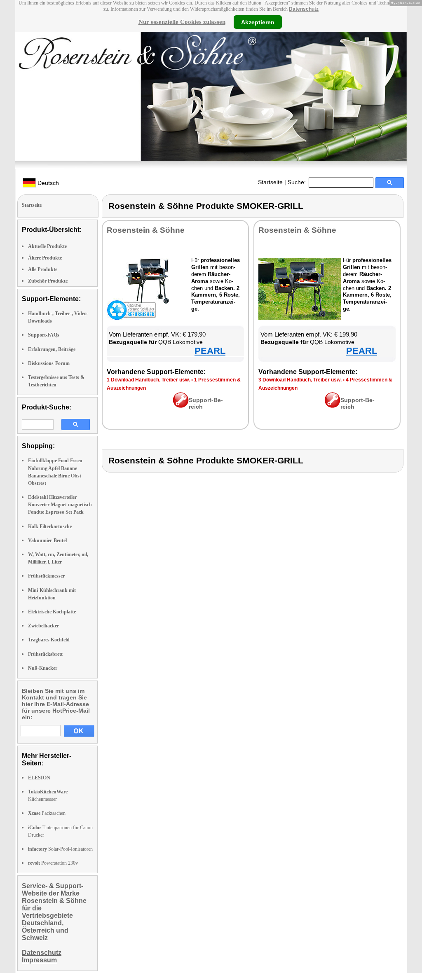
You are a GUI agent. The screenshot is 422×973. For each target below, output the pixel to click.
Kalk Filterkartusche (50, 526)
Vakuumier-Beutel (47, 540)
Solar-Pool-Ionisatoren (60, 849)
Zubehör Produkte (48, 281)
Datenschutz (304, 9)
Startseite (270, 182)
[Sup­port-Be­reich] (181, 405)
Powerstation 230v (53, 863)
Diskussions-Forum (49, 363)
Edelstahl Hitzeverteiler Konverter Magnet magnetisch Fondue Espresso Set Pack (60, 504)
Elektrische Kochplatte (52, 612)
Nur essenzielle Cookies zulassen (181, 22)
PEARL (210, 351)
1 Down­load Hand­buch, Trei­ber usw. (148, 380)
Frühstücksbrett (45, 654)
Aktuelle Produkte (47, 246)
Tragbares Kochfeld (49, 640)
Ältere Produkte (45, 258)
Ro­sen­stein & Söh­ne (146, 230)
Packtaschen (47, 813)
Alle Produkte (42, 269)
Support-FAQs (43, 335)
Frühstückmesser (46, 576)
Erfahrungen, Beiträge (51, 349)
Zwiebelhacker (43, 626)
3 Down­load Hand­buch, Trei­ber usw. (300, 380)
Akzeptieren (257, 22)
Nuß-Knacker (42, 668)
